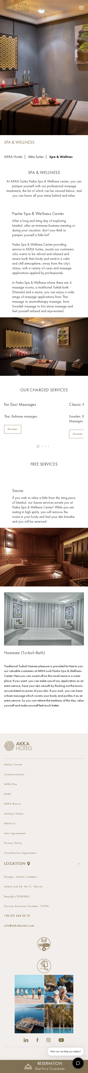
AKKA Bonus (12, 803)
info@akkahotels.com (19, 926)
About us (10, 823)
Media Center (13, 764)
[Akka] (18, 746)
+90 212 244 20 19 (17, 916)
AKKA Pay (10, 784)
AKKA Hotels (13, 157)
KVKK (7, 794)
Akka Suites (36, 157)
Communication (14, 774)
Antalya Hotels (14, 813)
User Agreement (15, 833)
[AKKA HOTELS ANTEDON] (18, 7)
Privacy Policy (13, 843)
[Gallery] (44, 1004)
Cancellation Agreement (20, 852)
